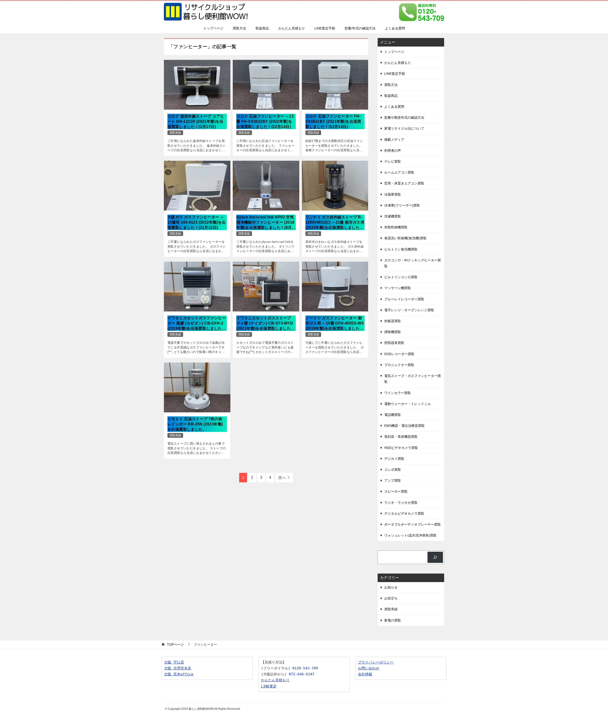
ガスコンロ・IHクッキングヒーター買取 (412, 263)
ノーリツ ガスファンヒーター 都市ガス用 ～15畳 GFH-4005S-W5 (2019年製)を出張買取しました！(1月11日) (334, 323)
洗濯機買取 (392, 216)
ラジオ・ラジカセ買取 (401, 502)
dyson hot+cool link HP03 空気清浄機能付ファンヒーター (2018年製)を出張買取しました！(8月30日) (265, 223)
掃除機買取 (392, 332)
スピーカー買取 (396, 491)
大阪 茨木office (178, 674)
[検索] (435, 557)
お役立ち (391, 598)
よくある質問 (395, 28)
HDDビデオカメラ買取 (401, 448)
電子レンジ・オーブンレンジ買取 (409, 310)
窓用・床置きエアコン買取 (404, 183)
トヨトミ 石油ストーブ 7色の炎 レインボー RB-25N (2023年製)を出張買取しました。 (195, 424)
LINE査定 (269, 686)
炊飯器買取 (392, 321)
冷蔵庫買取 (392, 194)
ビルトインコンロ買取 (401, 277)
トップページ (213, 28)
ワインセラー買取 (397, 393)
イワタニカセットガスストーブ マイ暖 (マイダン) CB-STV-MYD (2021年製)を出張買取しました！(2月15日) (265, 323)
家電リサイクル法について (404, 128)
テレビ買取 (392, 161)
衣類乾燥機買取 (396, 227)
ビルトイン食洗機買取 (401, 249)
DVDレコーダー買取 (399, 354)
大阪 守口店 (174, 662)
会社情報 (365, 674)
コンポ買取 (392, 469)
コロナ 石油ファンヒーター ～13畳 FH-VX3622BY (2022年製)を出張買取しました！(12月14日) (265, 121)
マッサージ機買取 (397, 288)
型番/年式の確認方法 (360, 28)
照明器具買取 (394, 343)
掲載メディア (394, 139)
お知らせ (391, 587)
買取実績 (175, 132)
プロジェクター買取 (399, 365)
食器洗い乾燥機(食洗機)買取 (405, 238)
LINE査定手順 (324, 28)
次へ (282, 477)
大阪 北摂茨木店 (177, 668)
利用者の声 (392, 150)
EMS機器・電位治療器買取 (404, 426)
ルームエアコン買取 (399, 172)
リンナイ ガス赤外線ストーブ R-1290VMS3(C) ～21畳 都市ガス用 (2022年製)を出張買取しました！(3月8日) (335, 223)
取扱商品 (262, 28)
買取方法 (239, 28)
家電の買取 (392, 620)
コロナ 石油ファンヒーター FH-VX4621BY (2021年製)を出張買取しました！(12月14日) (333, 121)
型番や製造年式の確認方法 (404, 117)
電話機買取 (392, 415)
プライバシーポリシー (376, 662)
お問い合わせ (368, 668)
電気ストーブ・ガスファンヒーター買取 (412, 379)
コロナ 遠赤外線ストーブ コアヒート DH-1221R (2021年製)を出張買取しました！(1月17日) (195, 121)
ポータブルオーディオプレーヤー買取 (412, 524)
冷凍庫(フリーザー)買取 (402, 205)
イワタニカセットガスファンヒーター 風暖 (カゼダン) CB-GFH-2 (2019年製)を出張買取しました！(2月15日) (196, 323)
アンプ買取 (392, 480)
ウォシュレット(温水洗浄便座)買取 (410, 535)
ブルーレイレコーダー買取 (404, 299)
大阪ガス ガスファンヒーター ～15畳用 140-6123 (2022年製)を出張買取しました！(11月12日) (196, 222)
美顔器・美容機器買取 (401, 436)
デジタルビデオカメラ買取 (404, 513)
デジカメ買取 (394, 459)
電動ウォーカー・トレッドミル (407, 404)
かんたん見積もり (291, 28)
